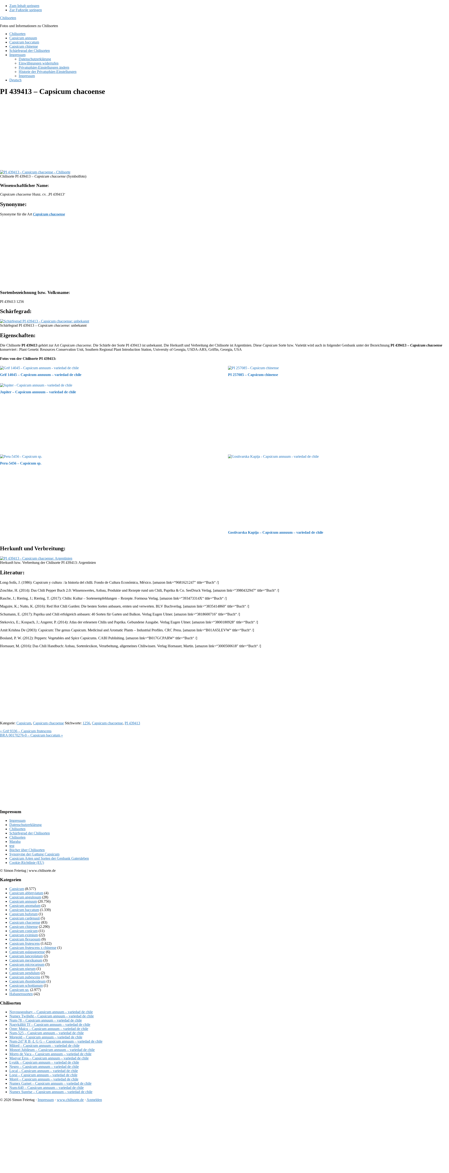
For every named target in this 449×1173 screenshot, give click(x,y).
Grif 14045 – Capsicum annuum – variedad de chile (40, 375)
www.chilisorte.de (70, 1100)
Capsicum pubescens (24, 977)
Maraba (15, 842)
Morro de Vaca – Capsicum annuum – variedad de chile (50, 1054)
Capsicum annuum (23, 901)
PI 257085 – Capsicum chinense (253, 375)
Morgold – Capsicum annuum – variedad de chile (45, 1037)
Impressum (17, 821)
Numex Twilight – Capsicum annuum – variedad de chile (51, 1016)
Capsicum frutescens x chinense (32, 948)
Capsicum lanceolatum (26, 956)
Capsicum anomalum (24, 906)
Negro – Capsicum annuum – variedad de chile (44, 1067)
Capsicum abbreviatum (26, 893)
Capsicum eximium (23, 935)
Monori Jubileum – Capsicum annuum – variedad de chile (52, 1050)
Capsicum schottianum (26, 985)
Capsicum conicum (23, 931)
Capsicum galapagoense (27, 952)
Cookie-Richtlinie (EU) (26, 863)
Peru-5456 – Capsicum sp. (20, 463)
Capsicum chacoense (48, 723)
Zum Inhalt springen (24, 6)
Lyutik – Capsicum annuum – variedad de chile (44, 1062)
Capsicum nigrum (22, 969)
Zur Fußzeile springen (25, 10)
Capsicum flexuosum (24, 939)
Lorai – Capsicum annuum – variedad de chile (43, 1075)
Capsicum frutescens (24, 943)
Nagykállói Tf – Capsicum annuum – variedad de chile (49, 1024)
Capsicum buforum (23, 914)
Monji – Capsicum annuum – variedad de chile (43, 1079)
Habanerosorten (21, 994)
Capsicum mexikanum (25, 960)
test (11, 846)
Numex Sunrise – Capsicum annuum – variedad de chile (50, 1092)
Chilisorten (8, 18)
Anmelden (94, 1100)
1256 (86, 723)
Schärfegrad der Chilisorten (29, 833)
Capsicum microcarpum (26, 964)
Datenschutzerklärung (25, 825)
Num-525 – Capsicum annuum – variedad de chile (46, 1033)
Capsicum (23, 723)
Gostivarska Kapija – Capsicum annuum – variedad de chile (275, 532)
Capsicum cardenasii (24, 918)
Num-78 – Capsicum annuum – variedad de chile (45, 1020)
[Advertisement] (140, 133)
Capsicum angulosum (25, 897)
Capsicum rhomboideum (27, 981)
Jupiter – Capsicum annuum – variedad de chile (38, 392)
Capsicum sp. (19, 990)
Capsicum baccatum (24, 910)
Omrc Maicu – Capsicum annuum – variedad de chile (48, 1029)
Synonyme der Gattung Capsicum (34, 854)
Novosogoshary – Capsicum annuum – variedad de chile (51, 1012)
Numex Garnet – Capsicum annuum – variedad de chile (50, 1083)
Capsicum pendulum (24, 973)
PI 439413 (132, 723)
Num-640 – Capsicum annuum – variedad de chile (46, 1088)
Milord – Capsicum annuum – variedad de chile (44, 1046)
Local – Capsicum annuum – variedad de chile (43, 1071)
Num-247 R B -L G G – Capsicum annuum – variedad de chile (55, 1041)
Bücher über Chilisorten (27, 850)
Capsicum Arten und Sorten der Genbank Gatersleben (49, 858)
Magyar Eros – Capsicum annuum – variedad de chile (49, 1058)
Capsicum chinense (23, 927)
